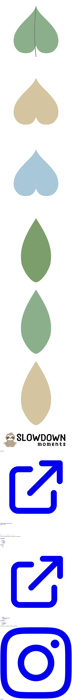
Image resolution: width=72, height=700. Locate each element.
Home (3, 540)
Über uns (10, 523)
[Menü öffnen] (0, 525)
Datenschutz (4, 623)
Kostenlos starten (3, 524)
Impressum (4, 622)
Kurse (1, 523)
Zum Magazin (7, 534)
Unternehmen (4, 523)
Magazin (7, 523)
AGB (3, 624)
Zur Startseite (2, 534)
